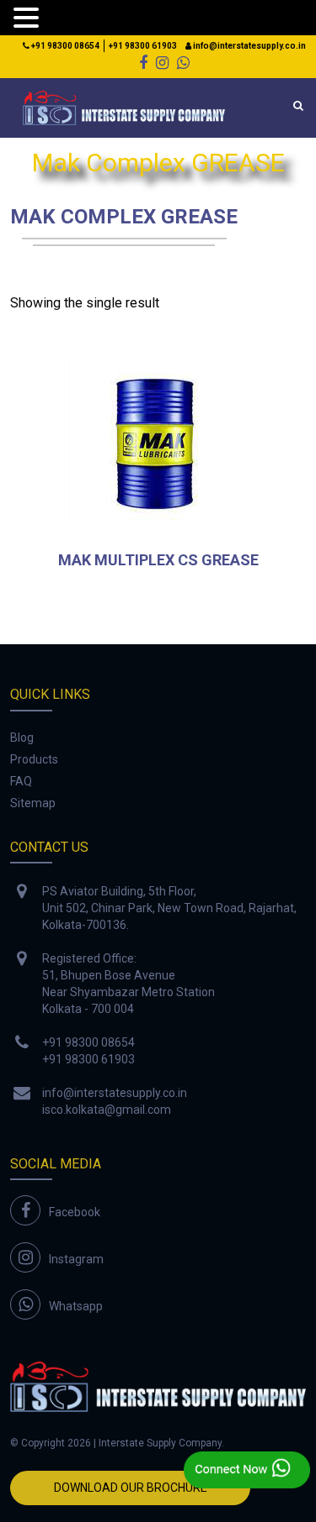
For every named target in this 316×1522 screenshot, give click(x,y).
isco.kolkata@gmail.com (106, 1109)
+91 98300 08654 (64, 45)
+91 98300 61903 (143, 45)
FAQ (21, 781)
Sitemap (33, 803)
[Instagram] (162, 62)
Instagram (76, 1259)
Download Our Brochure (130, 1487)
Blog (22, 737)
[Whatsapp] (183, 62)
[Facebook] (143, 62)
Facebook (74, 1212)
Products (34, 759)
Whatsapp (76, 1306)
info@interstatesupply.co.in (248, 45)
